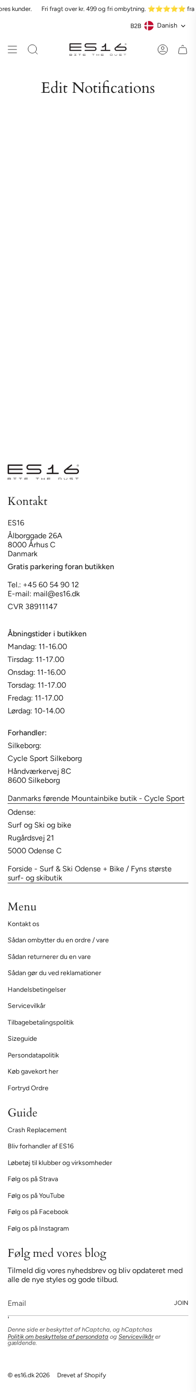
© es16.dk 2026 (28, 1375)
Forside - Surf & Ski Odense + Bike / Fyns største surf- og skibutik (90, 873)
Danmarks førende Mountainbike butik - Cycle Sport (96, 798)
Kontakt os (23, 924)
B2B (135, 26)
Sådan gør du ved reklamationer (54, 973)
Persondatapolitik (33, 1055)
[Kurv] (183, 49)
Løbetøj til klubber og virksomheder (60, 1163)
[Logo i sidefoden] (43, 472)
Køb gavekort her (33, 1071)
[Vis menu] (12, 49)
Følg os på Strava (33, 1179)
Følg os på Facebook (38, 1212)
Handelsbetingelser (37, 990)
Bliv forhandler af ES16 (41, 1146)
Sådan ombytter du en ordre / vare (58, 940)
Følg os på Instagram (38, 1228)
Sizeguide (22, 1039)
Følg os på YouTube (36, 1196)
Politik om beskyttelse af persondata (58, 1336)
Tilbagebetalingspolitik (41, 1022)
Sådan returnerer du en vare (49, 957)
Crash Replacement (37, 1130)
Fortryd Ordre (28, 1088)
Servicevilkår (27, 1006)
